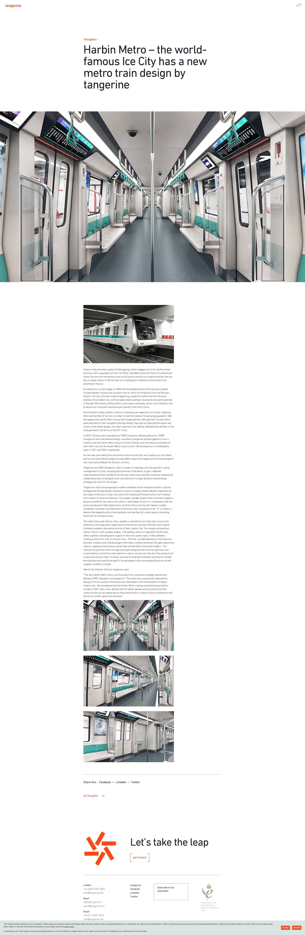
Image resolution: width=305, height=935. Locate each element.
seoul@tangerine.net (93, 906)
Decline (296, 928)
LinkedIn (121, 782)
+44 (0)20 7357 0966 (94, 889)
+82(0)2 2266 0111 (93, 902)
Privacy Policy (68, 927)
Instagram (135, 885)
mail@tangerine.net (93, 893)
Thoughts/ (90, 39)
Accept (285, 928)
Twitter (135, 782)
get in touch (139, 857)
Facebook (105, 782)
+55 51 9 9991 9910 (93, 915)
